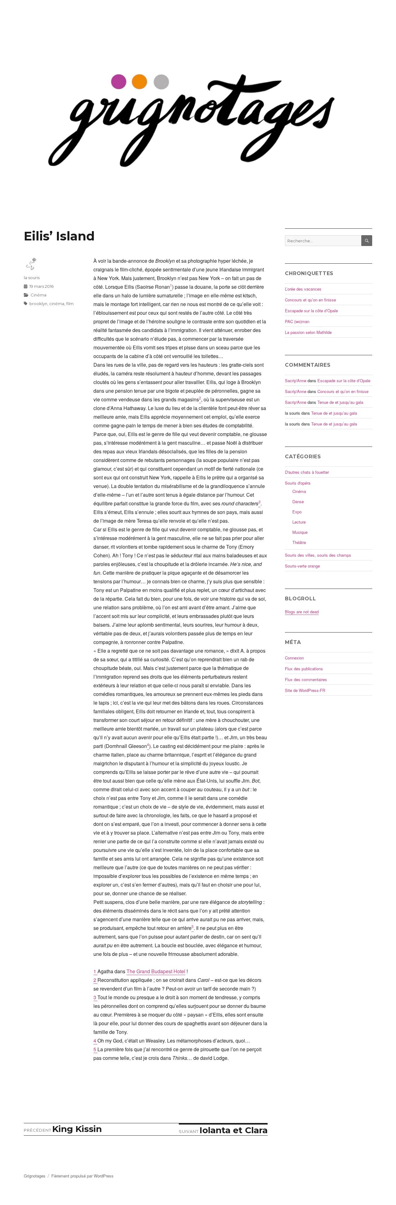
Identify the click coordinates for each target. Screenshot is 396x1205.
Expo (297, 512)
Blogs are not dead (302, 612)
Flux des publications (304, 669)
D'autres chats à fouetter (307, 472)
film (70, 303)
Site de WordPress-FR (305, 690)
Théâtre (299, 542)
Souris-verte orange (302, 566)
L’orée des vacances (303, 289)
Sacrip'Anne (295, 380)
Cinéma (38, 294)
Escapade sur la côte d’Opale (311, 310)
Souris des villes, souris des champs (318, 555)
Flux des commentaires (306, 679)
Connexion (294, 658)
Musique (300, 532)
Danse (298, 501)
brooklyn (38, 303)
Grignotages (34, 1176)
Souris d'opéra (297, 483)
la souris (32, 277)
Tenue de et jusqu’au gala (340, 402)
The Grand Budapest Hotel (156, 971)
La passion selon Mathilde (308, 332)
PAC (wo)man (297, 321)
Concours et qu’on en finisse (310, 300)
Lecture (299, 522)
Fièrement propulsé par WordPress (82, 1176)
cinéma (56, 303)
